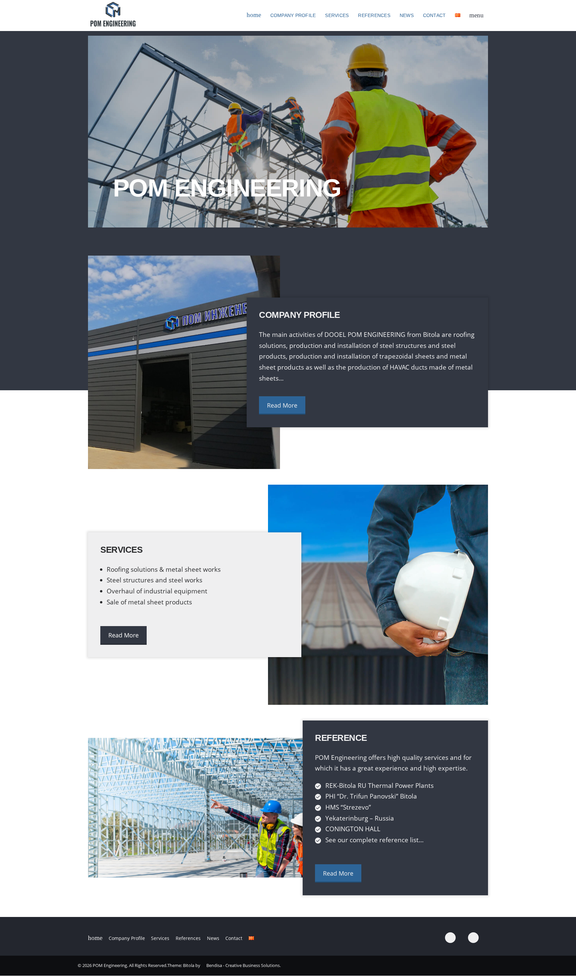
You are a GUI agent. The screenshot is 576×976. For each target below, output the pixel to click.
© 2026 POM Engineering (102, 965)
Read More (282, 405)
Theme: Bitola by (183, 965)
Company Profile (293, 15)
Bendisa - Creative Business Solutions (243, 965)
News (407, 15)
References (374, 15)
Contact (434, 15)
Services (337, 15)
